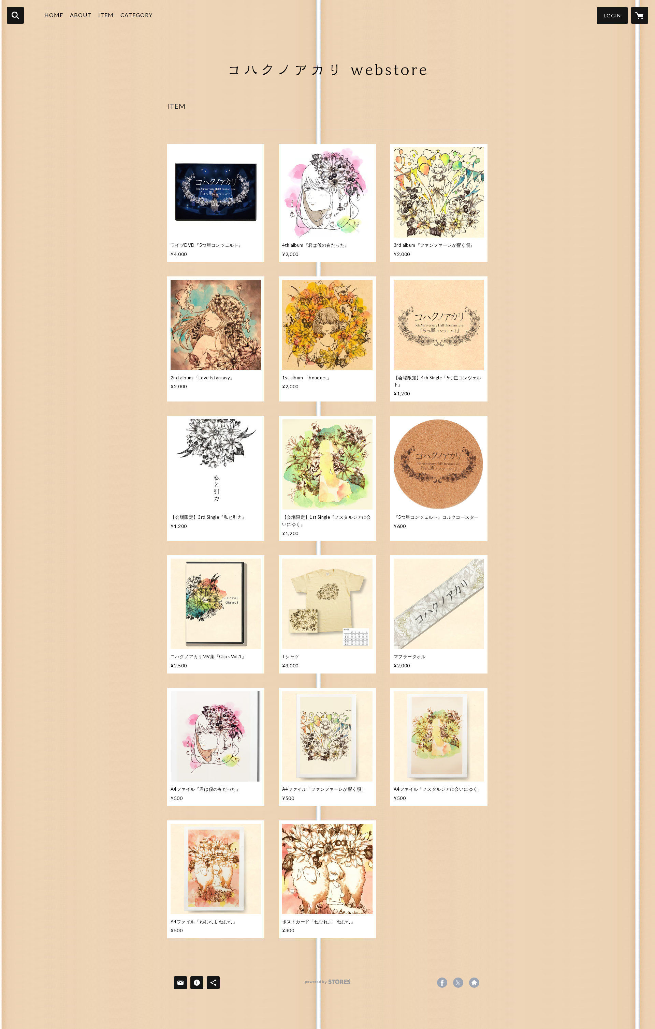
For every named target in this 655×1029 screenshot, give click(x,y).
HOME (53, 15)
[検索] (15, 15)
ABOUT (80, 15)
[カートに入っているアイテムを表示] (639, 15)
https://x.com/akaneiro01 (458, 983)
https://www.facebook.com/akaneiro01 (442, 983)
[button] (612, 15)
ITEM (106, 15)
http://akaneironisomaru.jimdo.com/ (474, 983)
